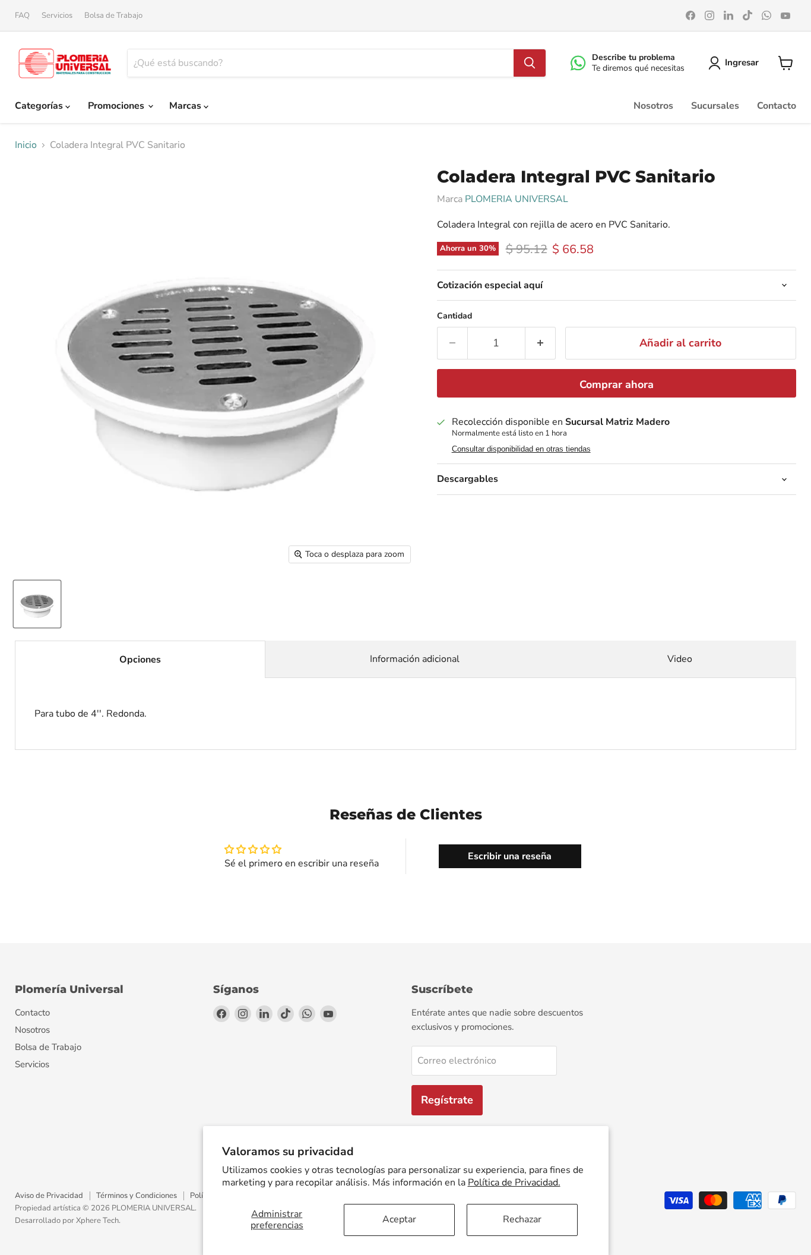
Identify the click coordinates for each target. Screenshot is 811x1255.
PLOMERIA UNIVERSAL (516, 199)
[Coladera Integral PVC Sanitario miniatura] (37, 604)
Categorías (40, 105)
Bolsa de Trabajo (113, 15)
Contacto (776, 105)
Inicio (26, 145)
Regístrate (447, 1100)
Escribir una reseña (510, 856)
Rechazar (522, 1219)
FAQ (22, 15)
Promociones (117, 105)
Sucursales (715, 105)
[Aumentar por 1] (540, 343)
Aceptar (399, 1219)
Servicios (57, 15)
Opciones (140, 659)
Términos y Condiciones (136, 1195)
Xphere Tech (97, 1220)
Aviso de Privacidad (49, 1195)
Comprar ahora (616, 384)
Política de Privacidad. (514, 1182)
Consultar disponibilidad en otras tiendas (521, 449)
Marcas (186, 105)
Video (679, 659)
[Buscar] (530, 63)
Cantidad (454, 316)
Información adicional (415, 659)
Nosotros (653, 105)
